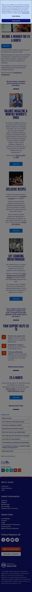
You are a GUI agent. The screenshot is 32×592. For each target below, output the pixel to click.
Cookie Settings (16, 16)
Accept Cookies (16, 20)
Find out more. (25, 13)
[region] (16, 12)
